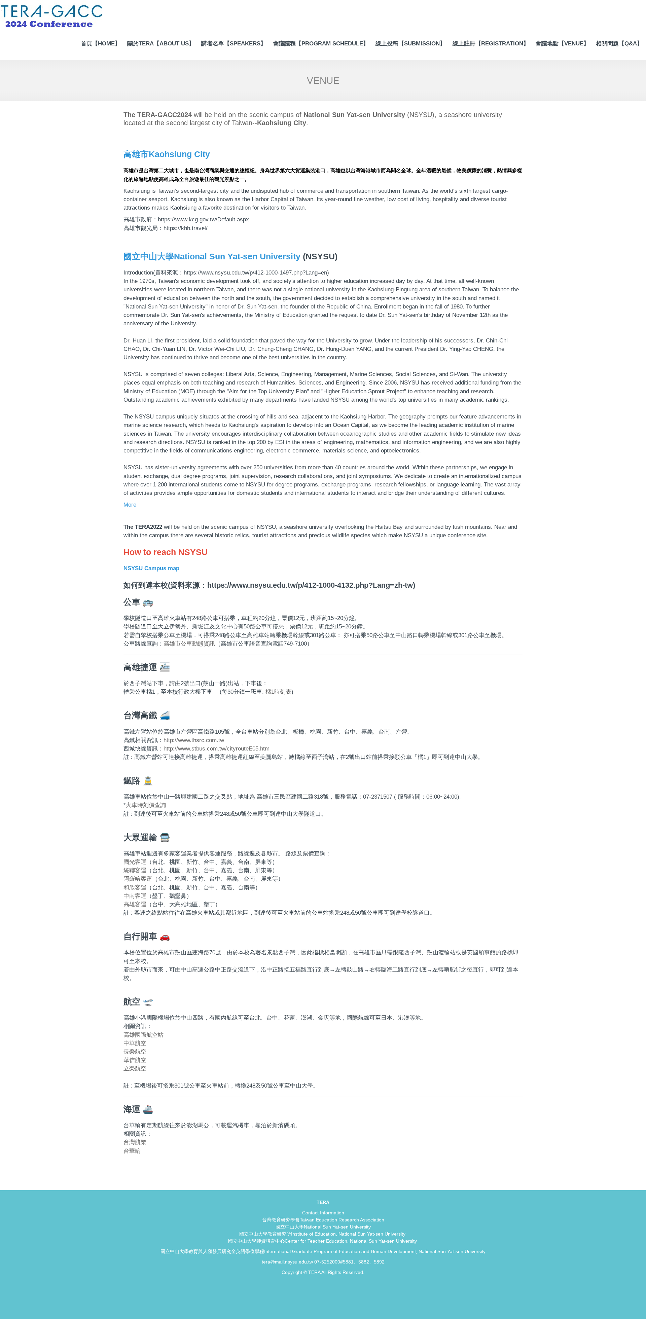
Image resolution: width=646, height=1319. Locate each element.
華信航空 (134, 1060)
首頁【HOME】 (100, 43)
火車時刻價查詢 (146, 805)
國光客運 (134, 862)
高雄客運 (134, 904)
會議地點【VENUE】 (562, 43)
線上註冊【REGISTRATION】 (491, 43)
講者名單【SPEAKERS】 (233, 43)
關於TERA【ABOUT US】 (160, 43)
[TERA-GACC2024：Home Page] (51, 15)
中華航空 (134, 1043)
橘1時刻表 (277, 692)
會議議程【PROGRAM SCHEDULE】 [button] (321, 43)
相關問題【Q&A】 (619, 43)
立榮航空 (134, 1068)
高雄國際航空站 (143, 1035)
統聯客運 (134, 870)
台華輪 (132, 1151)
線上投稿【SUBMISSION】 (410, 43)
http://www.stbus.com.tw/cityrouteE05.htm (217, 748)
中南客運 (134, 896)
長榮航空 (134, 1052)
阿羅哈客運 (137, 879)
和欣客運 (134, 887)
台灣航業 (134, 1142)
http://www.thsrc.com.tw (194, 740)
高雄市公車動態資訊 (189, 643)
